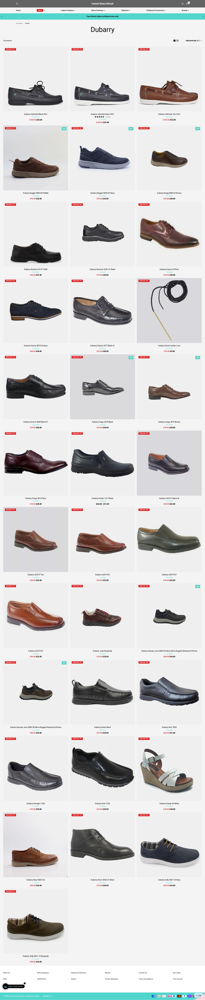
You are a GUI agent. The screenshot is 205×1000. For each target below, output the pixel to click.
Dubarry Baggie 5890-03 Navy (102, 193)
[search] (17, 3)
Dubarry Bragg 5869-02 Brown (169, 193)
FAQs (5, 979)
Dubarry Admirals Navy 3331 (102, 114)
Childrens (125, 10)
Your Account (178, 979)
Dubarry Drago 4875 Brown (169, 422)
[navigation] (1, 16)
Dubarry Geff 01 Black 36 (169, 498)
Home (18, 10)
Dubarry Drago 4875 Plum (35, 498)
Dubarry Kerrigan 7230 (36, 803)
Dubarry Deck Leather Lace (169, 345)
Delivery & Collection (78, 973)
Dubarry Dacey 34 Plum (169, 269)
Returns (108, 973)
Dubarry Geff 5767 (102, 574)
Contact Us (143, 973)
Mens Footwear (97, 10)
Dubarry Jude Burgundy (102, 651)
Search (73, 979)
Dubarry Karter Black (102, 727)
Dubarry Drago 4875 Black (102, 422)
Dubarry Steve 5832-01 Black (102, 880)
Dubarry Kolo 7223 (102, 803)
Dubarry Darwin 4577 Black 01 (102, 345)
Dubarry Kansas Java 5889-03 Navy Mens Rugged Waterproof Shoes (169, 651)
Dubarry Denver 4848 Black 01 (35, 422)
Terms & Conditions (146, 979)
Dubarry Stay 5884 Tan (35, 880)
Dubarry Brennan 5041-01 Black (102, 269)
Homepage (19, 23)
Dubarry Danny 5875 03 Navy (36, 345)
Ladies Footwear (67, 10)
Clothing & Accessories (155, 10)
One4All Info (41, 979)
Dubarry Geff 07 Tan (36, 574)
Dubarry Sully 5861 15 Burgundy (36, 956)
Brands (184, 10)
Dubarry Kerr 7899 (169, 727)
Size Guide (176, 973)
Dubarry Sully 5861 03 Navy (169, 880)
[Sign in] (183, 3)
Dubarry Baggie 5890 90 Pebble (35, 193)
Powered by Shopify (32, 996)
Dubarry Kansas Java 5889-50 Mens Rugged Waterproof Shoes (35, 727)
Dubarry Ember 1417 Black (102, 498)
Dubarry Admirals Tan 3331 (169, 114)
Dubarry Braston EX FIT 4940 (35, 269)
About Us (6, 973)
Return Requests (43, 973)
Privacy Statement (111, 979)
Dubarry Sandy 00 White (169, 803)
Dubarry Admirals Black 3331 (35, 114)
